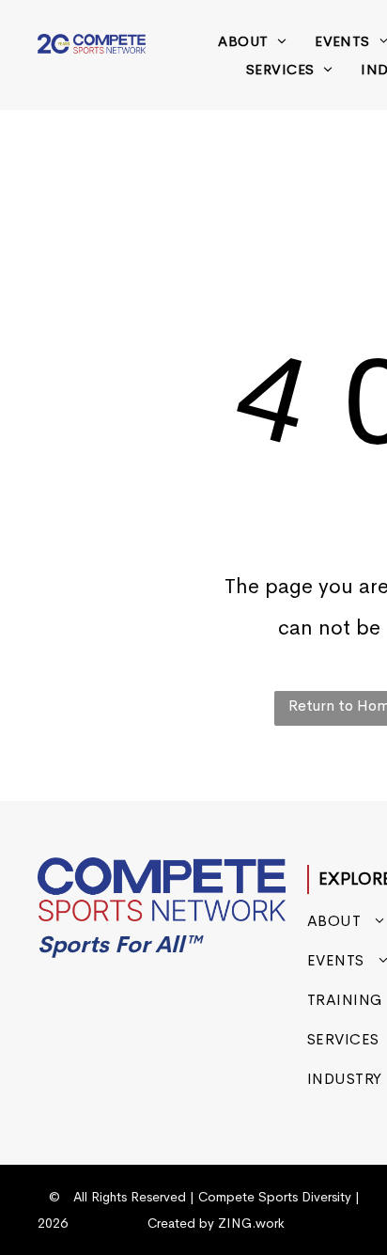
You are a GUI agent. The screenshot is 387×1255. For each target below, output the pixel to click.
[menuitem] (252, 41)
